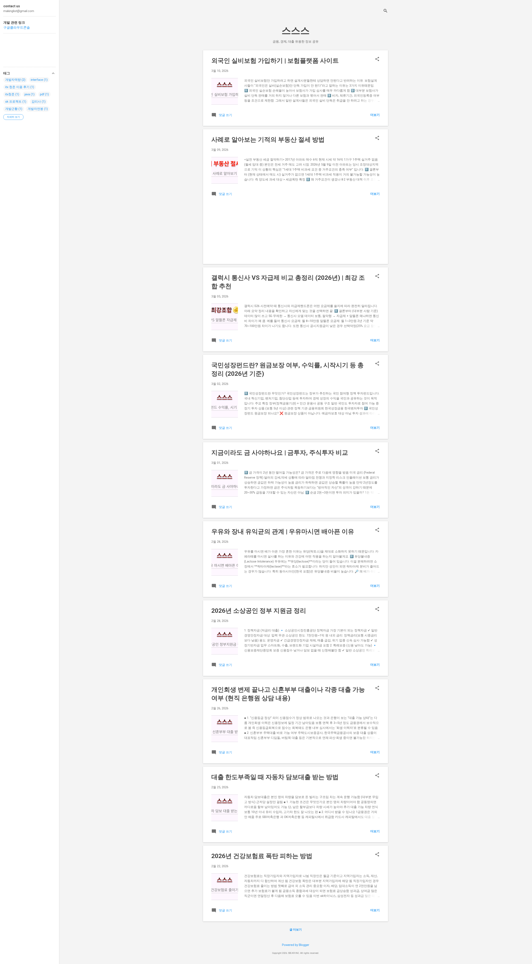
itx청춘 (10, 94)
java (27, 94)
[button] (377, 59)
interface (37, 80)
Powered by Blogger (295, 945)
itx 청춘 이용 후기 (17, 87)
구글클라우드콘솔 (16, 27)
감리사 (36, 101)
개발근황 (11, 109)
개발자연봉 (35, 109)
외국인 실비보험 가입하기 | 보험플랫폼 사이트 (275, 60)
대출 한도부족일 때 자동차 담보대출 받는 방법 (275, 777)
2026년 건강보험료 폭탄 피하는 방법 (261, 856)
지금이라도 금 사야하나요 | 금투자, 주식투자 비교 (279, 452)
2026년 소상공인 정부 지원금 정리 (258, 610)
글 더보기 (295, 929)
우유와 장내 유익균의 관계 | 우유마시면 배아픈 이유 (282, 531)
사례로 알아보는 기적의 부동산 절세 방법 (268, 139)
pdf (42, 94)
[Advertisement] (246, 227)
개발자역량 (13, 80)
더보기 (375, 115)
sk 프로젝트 (13, 101)
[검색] (385, 11)
